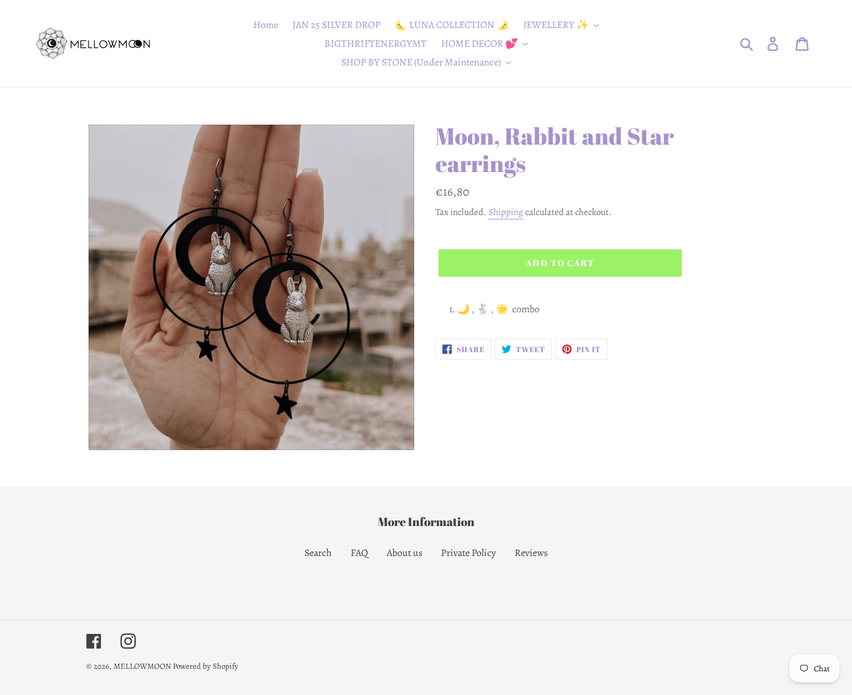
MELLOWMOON (142, 666)
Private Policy (468, 553)
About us (404, 553)
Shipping (505, 212)
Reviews (531, 553)
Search (318, 553)
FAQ (359, 553)
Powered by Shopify (205, 666)
